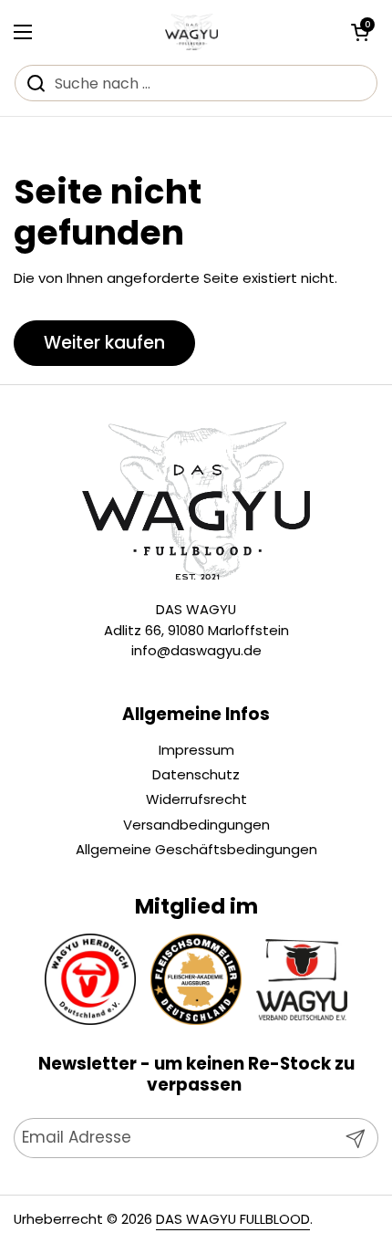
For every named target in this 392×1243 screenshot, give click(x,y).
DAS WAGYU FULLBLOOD (233, 1218)
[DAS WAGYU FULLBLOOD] (191, 32)
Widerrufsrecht (196, 799)
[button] (360, 32)
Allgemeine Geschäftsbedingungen (196, 849)
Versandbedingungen (196, 824)
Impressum (196, 749)
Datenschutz (196, 774)
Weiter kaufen (104, 342)
